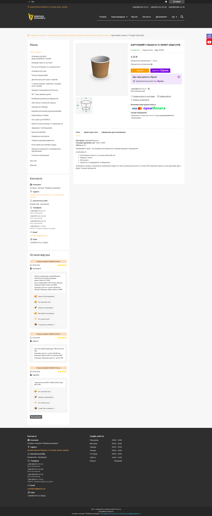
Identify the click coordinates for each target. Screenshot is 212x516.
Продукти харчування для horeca (45, 90)
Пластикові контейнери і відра (44, 145)
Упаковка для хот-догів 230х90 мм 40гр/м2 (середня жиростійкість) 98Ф (48, 288)
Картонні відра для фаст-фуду (97, 35)
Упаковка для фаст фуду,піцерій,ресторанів (65, 35)
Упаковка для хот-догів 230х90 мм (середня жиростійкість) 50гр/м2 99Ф (48, 354)
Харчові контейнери (40, 107)
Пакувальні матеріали (40, 136)
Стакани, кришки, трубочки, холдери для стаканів (46, 85)
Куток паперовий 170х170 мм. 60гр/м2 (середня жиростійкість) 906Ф (48, 284)
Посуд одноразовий (40, 75)
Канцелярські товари (40, 115)
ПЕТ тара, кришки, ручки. (41, 94)
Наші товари (35, 52)
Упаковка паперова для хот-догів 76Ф (48, 358)
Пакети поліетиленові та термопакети (47, 124)
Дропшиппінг (161, 17)
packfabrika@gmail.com (39, 236)
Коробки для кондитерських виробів (46, 111)
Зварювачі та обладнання (42, 128)
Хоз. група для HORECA (41, 120)
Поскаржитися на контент (110, 513)
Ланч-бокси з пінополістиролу (44, 103)
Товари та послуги (38, 35)
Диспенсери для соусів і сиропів (45, 80)
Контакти (147, 17)
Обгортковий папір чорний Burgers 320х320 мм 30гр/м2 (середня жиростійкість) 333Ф (47, 278)
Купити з (156, 70)
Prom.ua (118, 509)
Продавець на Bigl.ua (106, 511)
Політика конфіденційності (130, 513)
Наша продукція (118, 17)
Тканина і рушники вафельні (43, 140)
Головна (102, 17)
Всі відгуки (36, 417)
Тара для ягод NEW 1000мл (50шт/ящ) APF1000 (48, 383)
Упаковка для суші (39, 71)
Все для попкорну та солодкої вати (46, 67)
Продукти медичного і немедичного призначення (46, 150)
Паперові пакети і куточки (42, 63)
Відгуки (33, 165)
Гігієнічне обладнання (40, 155)
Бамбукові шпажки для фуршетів (45, 99)
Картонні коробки (39, 132)
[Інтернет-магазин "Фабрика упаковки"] (36, 17)
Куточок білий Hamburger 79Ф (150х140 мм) (49, 350)
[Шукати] (181, 16)
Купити (140, 70)
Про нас (134, 17)
